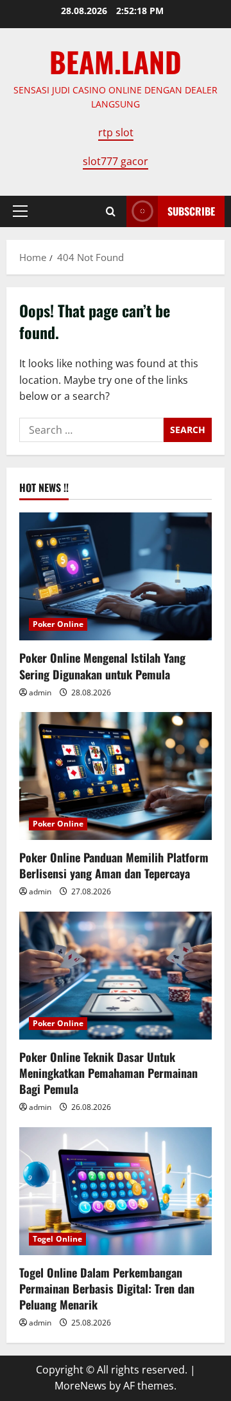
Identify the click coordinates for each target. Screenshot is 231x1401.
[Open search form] (111, 211)
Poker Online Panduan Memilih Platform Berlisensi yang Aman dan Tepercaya (114, 865)
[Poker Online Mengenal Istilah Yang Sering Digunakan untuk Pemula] (115, 576)
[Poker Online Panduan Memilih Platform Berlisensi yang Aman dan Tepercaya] (115, 776)
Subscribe (191, 211)
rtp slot (115, 132)
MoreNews (81, 1386)
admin (40, 692)
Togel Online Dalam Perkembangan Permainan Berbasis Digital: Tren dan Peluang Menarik (106, 1288)
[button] (20, 211)
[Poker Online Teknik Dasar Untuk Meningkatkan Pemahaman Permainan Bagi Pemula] (115, 976)
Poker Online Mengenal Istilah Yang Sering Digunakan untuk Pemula (102, 665)
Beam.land (115, 62)
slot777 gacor (115, 161)
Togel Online (57, 1238)
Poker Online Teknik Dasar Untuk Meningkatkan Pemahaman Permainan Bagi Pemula (108, 1073)
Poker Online (58, 624)
